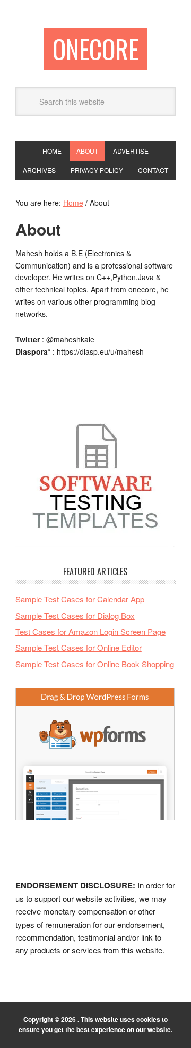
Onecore (95, 49)
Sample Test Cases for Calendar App (79, 599)
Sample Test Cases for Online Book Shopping (94, 663)
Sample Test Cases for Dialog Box (75, 615)
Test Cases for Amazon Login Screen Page (90, 631)
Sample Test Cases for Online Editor (78, 647)
